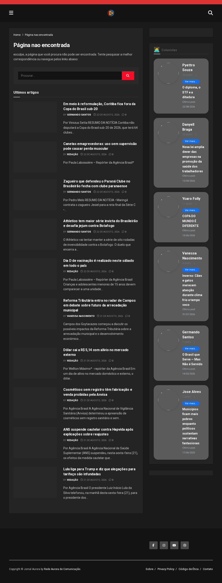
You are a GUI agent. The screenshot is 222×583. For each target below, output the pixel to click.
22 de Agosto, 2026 (107, 114)
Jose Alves (191, 392)
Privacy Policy (166, 569)
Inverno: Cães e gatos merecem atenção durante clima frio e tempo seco (192, 290)
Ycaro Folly (191, 199)
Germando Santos (79, 114)
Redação (72, 154)
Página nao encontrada (39, 34)
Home (17, 34)
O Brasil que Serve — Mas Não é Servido (192, 359)
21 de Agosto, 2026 (111, 316)
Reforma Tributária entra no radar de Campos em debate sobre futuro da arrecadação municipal (99, 305)
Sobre (149, 569)
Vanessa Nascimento (81, 316)
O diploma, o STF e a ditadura (191, 92)
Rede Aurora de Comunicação (62, 569)
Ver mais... (191, 81)
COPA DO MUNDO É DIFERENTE (190, 221)
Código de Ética (189, 569)
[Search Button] (128, 75)
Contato (208, 569)
